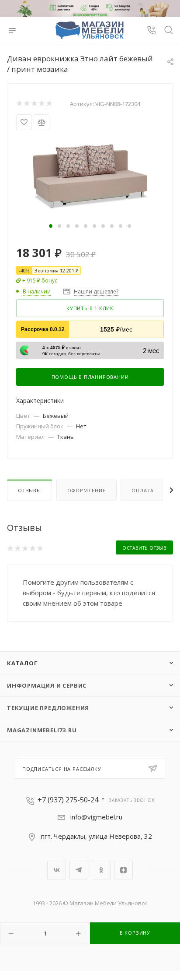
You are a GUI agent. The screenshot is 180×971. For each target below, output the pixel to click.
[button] (50, 226)
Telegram (78, 870)
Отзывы (29, 490)
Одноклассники (101, 870)
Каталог (22, 663)
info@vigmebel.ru (96, 816)
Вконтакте (56, 870)
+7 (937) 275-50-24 (68, 799)
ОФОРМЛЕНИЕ (86, 490)
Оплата (143, 490)
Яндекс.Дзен (123, 870)
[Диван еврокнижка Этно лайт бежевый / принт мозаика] (90, 175)
